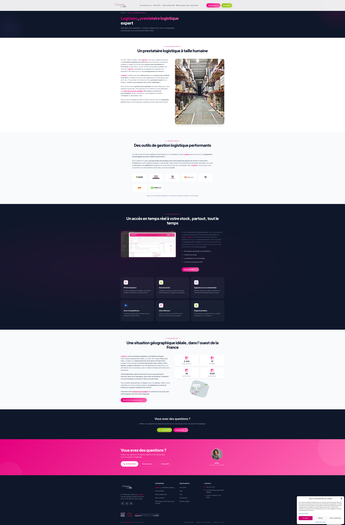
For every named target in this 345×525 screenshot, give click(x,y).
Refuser (320, 518)
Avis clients (183, 487)
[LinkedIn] (131, 503)
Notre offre (156, 5)
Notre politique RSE (169, 5)
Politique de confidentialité (203, 522)
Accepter (305, 518)
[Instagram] (127, 503)
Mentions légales (185, 501)
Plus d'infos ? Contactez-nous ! (134, 400)
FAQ (181, 494)
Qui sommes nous (145, 5)
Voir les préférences (335, 518)
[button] (341, 499)
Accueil (123, 12)
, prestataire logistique (164, 487)
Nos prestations (160, 491)
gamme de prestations (140, 391)
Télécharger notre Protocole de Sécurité (164, 502)
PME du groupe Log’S (182, 5)
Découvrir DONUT (190, 269)
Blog (181, 491)
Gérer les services (303, 513)
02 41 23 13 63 (166, 430)
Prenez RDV (226, 5)
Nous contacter (159, 498)
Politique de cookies (320, 522)
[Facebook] (122, 503)
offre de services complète (133, 91)
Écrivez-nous (213, 5)
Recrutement (194, 5)
